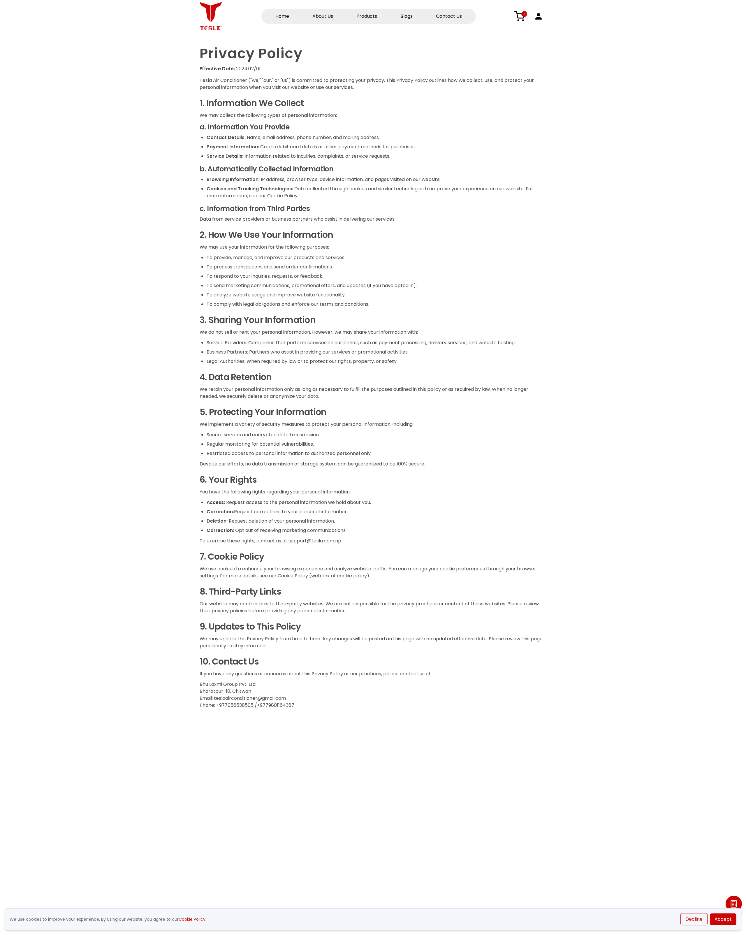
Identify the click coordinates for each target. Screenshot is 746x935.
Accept (723, 919)
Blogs (406, 16)
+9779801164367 (275, 705)
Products (366, 16)
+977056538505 (235, 705)
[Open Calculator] (734, 904)
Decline (694, 919)
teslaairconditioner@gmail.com (250, 698)
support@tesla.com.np (314, 540)
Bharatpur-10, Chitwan (225, 691)
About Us (322, 16)
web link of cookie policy (339, 575)
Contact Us (449, 16)
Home (282, 16)
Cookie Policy (192, 919)
